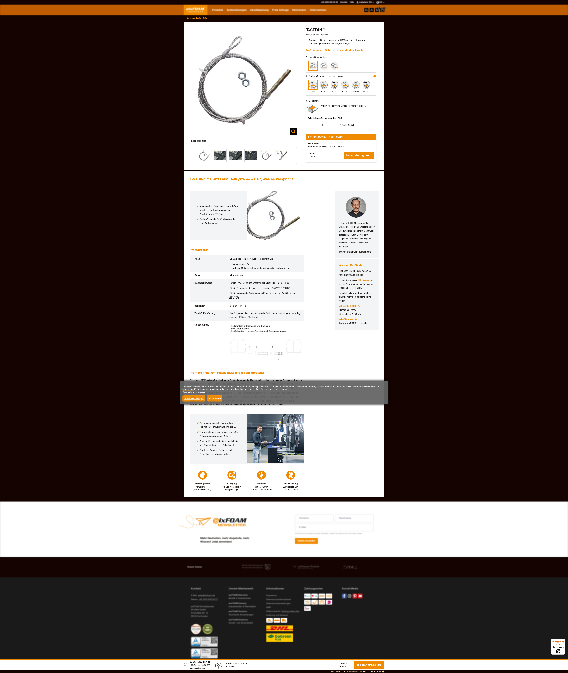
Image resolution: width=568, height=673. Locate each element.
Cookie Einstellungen (194, 398)
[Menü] (563, 640)
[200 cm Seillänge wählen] (334, 66)
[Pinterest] (355, 596)
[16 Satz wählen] (334, 85)
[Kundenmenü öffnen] (372, 10)
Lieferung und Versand (277, 615)
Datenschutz (188, 392)
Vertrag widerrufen (290, 611)
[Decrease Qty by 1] (311, 125)
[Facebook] (344, 596)
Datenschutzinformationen (278, 600)
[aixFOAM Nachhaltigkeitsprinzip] (196, 629)
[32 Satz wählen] (345, 85)
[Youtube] (360, 596)
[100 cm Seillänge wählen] (323, 66)
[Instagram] (349, 596)
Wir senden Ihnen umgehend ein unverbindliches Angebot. (356, 671)
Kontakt (343, 2)
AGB (268, 607)
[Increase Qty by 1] (334, 125)
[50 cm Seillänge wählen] (313, 66)
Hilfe (352, 2)
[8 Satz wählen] (323, 85)
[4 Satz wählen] (313, 85)
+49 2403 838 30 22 (208, 600)
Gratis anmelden (306, 541)
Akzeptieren (215, 398)
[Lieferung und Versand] (284, 630)
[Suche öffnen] (366, 10)
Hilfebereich (364, 280)
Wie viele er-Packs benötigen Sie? (325, 118)
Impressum (271, 596)
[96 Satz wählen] (366, 85)
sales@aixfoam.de (197, 668)
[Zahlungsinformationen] (320, 603)
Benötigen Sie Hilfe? (199, 662)
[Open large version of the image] (243, 81)
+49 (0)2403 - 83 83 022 (200, 665)
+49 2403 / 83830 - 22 (349, 306)
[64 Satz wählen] (356, 85)
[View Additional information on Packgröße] (374, 76)
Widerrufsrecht (273, 611)
